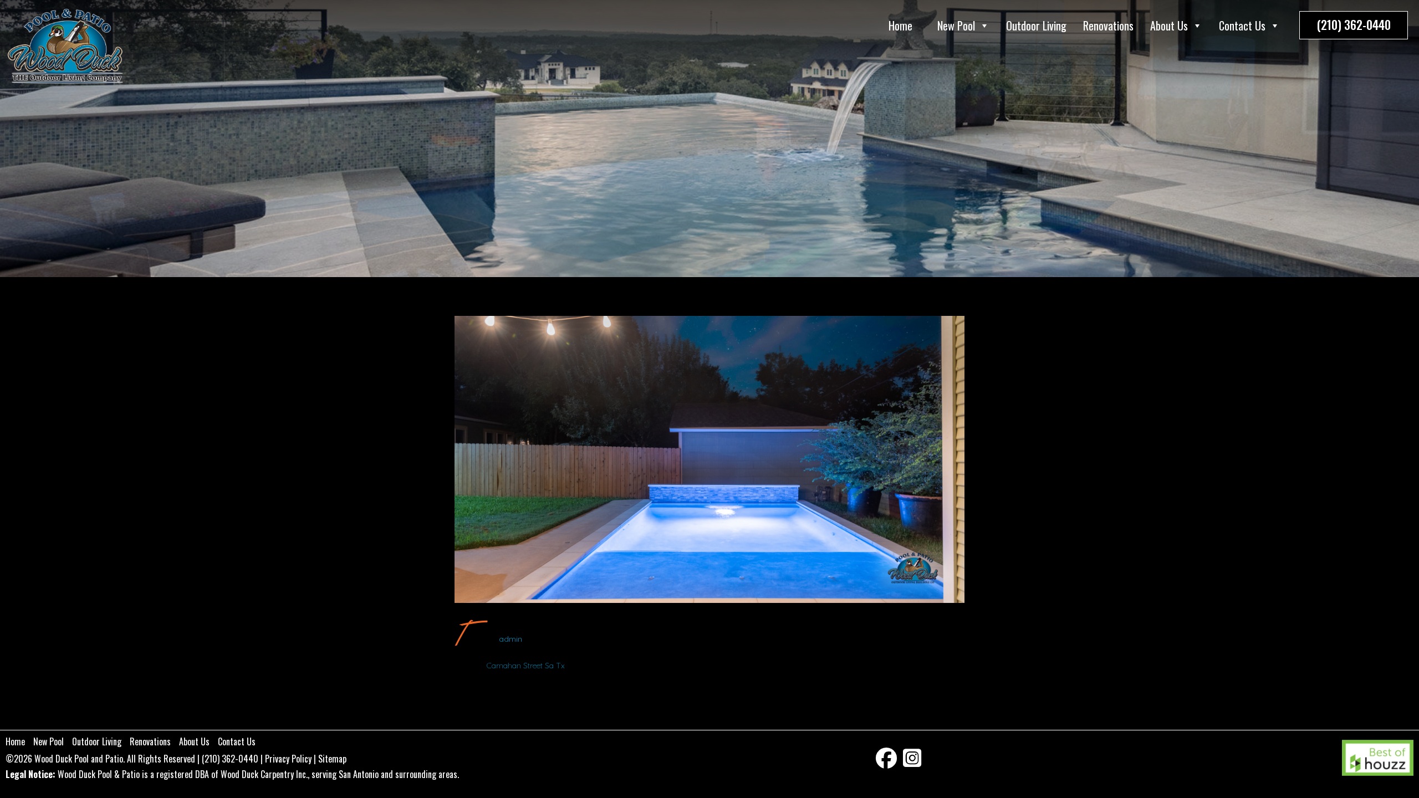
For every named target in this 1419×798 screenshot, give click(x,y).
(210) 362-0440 (1353, 24)
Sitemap (332, 758)
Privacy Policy (288, 758)
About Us (1169, 25)
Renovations (1108, 25)
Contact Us (1242, 25)
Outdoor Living (1036, 25)
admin (510, 639)
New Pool (956, 25)
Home (900, 25)
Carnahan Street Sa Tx (526, 666)
